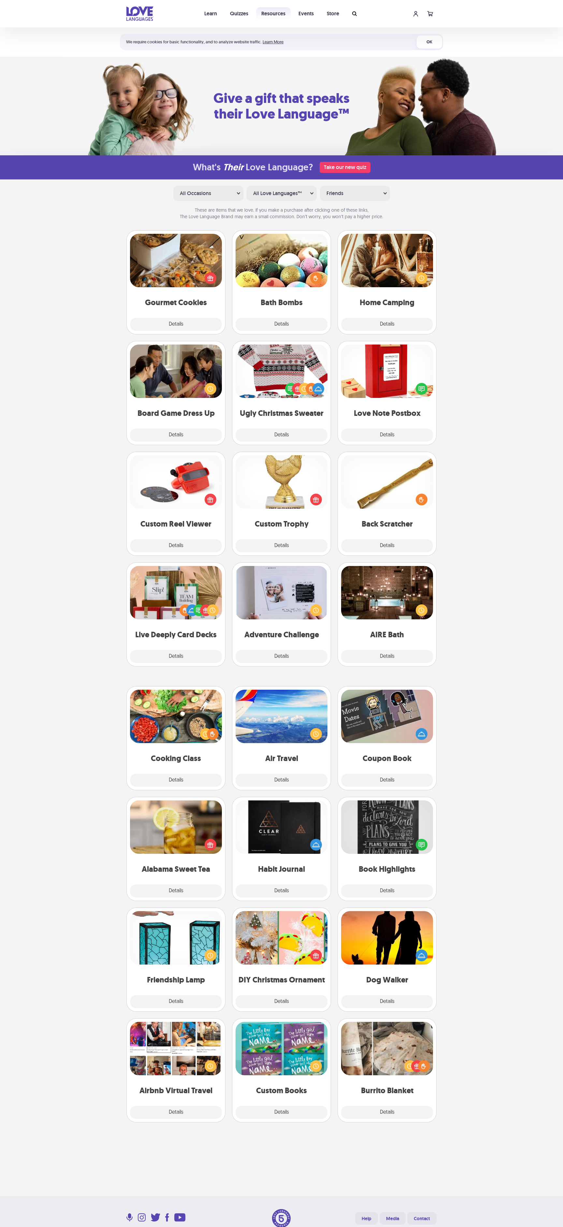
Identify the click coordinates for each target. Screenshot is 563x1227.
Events (306, 13)
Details (176, 324)
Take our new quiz (345, 167)
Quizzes (239, 13)
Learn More (273, 42)
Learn (210, 13)
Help (366, 1218)
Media (392, 1218)
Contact (422, 1218)
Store (333, 13)
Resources (273, 13)
